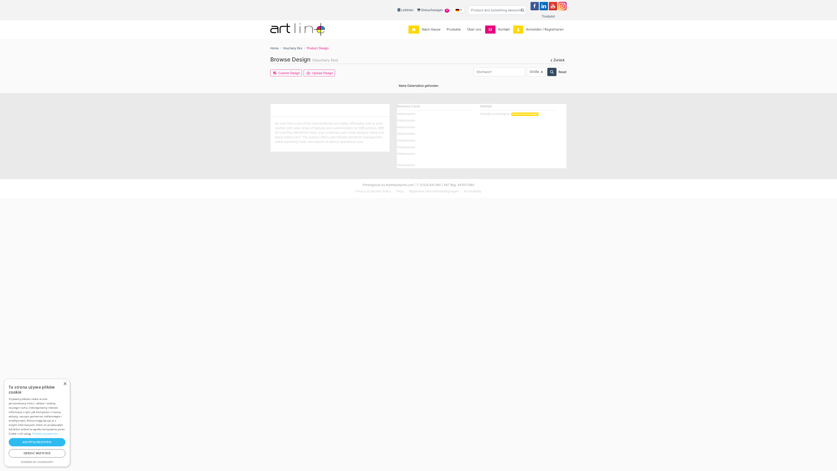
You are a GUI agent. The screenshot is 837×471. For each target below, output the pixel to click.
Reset (562, 72)
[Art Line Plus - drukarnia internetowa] (297, 29)
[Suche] (551, 72)
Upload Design (322, 73)
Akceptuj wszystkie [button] (36, 442)
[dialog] (37, 423)
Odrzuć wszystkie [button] (37, 453)
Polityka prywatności (45, 433)
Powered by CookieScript (37, 462)
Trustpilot (548, 16)
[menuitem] (425, 29)
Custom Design (289, 73)
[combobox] (459, 10)
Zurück (559, 60)
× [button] (64, 384)
